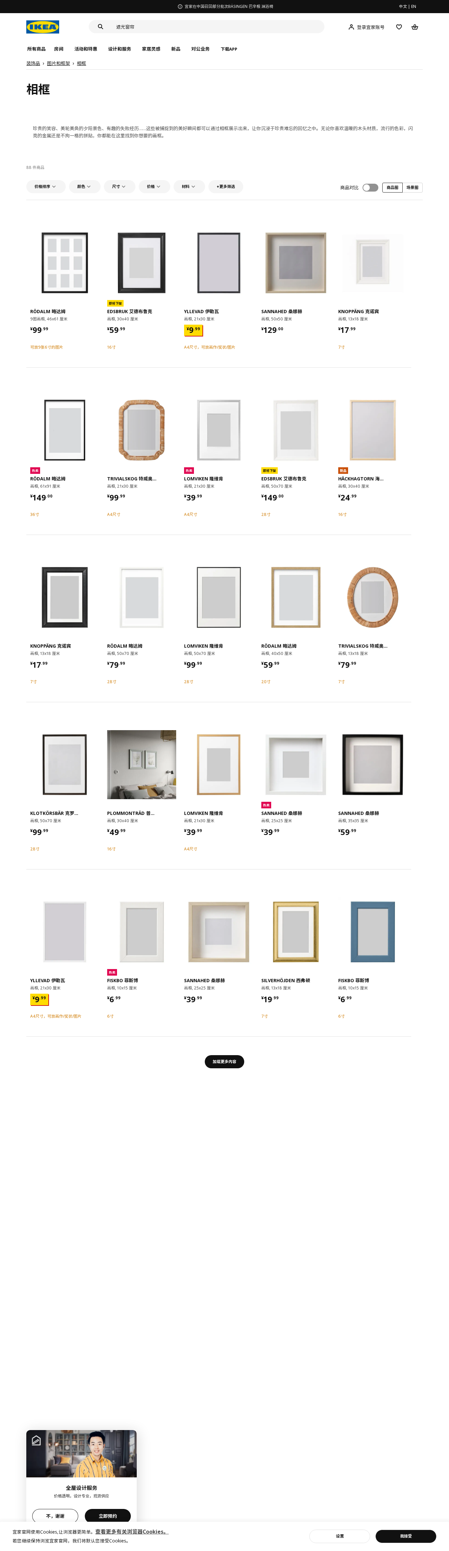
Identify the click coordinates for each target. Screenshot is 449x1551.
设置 (340, 1536)
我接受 (406, 1536)
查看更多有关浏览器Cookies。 (132, 1531)
